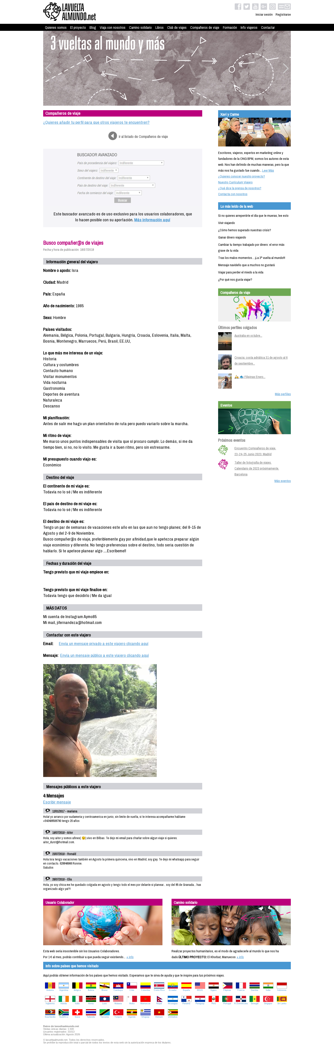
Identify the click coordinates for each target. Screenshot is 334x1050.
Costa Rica (159, 990)
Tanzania (104, 1017)
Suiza (77, 1017)
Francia (240, 990)
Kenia (91, 1003)
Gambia (254, 990)
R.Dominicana (241, 1003)
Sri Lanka (281, 1003)
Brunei (104, 990)
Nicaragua (172, 1003)
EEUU (200, 990)
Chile (132, 990)
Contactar (268, 27)
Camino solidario (140, 27)
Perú (214, 1003)
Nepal (159, 1003)
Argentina (63, 990)
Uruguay (146, 1017)
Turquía (118, 1017)
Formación (230, 27)
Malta (132, 1003)
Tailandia (91, 1017)
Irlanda (63, 1003)
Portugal (227, 1003)
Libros (159, 27)
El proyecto (78, 27)
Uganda (131, 1017)
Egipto (214, 990)
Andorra (50, 990)
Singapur (268, 1003)
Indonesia (281, 990)
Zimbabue (172, 1017)
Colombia (145, 990)
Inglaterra (50, 1003)
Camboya (118, 990)
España (186, 990)
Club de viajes (177, 27)
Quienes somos (56, 27)
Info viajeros (249, 27)
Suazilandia (50, 1017)
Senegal (254, 1003)
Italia (77, 1003)
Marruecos (145, 1003)
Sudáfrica (63, 1017)
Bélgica (77, 990)
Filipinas (227, 990)
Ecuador (173, 990)
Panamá (186, 1003)
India (268, 990)
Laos (104, 1003)
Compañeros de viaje (204, 27)
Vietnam (159, 1017)
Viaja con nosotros (112, 27)
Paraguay (200, 1003)
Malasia (118, 1003)
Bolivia (91, 990)
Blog (93, 27)
